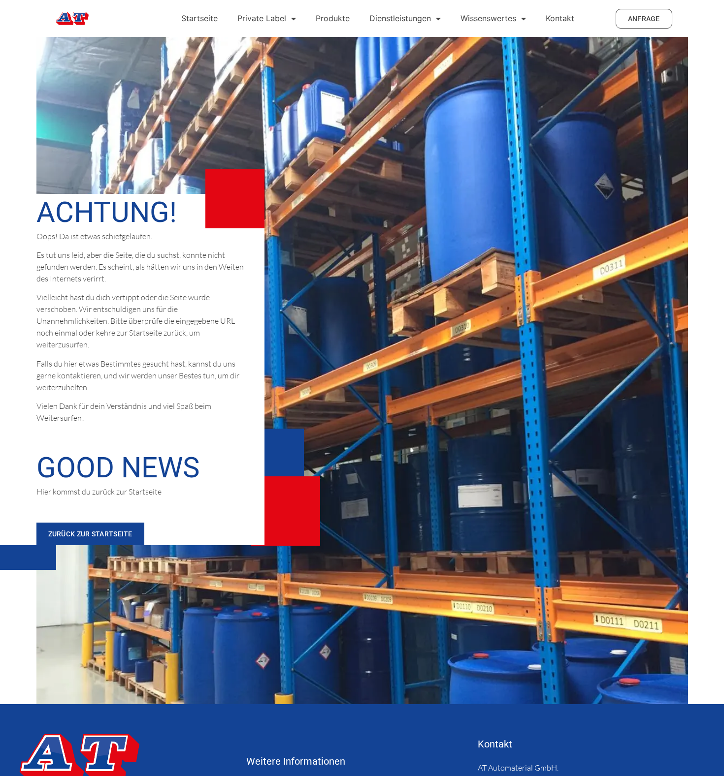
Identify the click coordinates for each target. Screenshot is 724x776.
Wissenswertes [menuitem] (488, 18)
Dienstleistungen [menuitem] (400, 18)
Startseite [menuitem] (199, 18)
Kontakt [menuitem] (560, 18)
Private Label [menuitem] (261, 18)
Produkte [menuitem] (333, 18)
